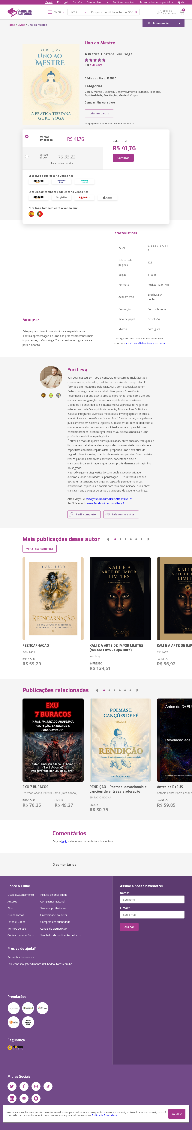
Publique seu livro (123, 2)
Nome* (125, 892)
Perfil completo (86, 514)
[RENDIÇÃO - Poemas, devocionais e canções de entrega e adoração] (120, 740)
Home (11, 25)
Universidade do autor (53, 915)
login (64, 841)
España (77, 2)
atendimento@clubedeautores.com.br (145, 343)
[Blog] (36, 1098)
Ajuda (180, 2)
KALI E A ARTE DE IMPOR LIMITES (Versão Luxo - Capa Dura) (116, 647)
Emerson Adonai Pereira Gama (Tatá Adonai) (49, 793)
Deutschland (94, 2)
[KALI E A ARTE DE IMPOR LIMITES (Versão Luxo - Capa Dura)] (120, 598)
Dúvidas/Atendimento (21, 894)
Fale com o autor (123, 514)
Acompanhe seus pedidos (156, 2)
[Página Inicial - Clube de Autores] (20, 13)
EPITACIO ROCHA (100, 797)
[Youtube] (24, 1098)
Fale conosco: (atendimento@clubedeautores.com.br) (40, 964)
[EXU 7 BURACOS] (53, 740)
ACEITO (177, 1114)
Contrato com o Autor (21, 935)
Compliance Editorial (52, 901)
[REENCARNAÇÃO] (53, 598)
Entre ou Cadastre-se (169, 12)
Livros (21, 25)
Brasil (48, 2)
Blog (10, 908)
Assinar (129, 927)
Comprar (123, 158)
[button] (108, 539)
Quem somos (16, 915)
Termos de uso (17, 928)
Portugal (62, 2)
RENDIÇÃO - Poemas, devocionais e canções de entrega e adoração (118, 789)
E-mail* (125, 907)
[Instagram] (36, 1086)
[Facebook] (24, 1086)
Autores (12, 901)
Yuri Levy (96, 65)
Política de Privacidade (104, 1115)
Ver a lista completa (39, 548)
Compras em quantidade (55, 922)
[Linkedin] (12, 1098)
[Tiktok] (48, 1086)
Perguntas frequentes (21, 957)
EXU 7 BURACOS (35, 787)
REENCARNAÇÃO (35, 645)
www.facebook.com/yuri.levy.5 (105, 503)
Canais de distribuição (53, 928)
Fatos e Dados (17, 922)
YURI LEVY (28, 651)
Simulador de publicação (60, 935)
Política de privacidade (53, 894)
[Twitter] (12, 1086)
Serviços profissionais (53, 908)
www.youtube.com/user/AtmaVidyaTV (109, 499)
